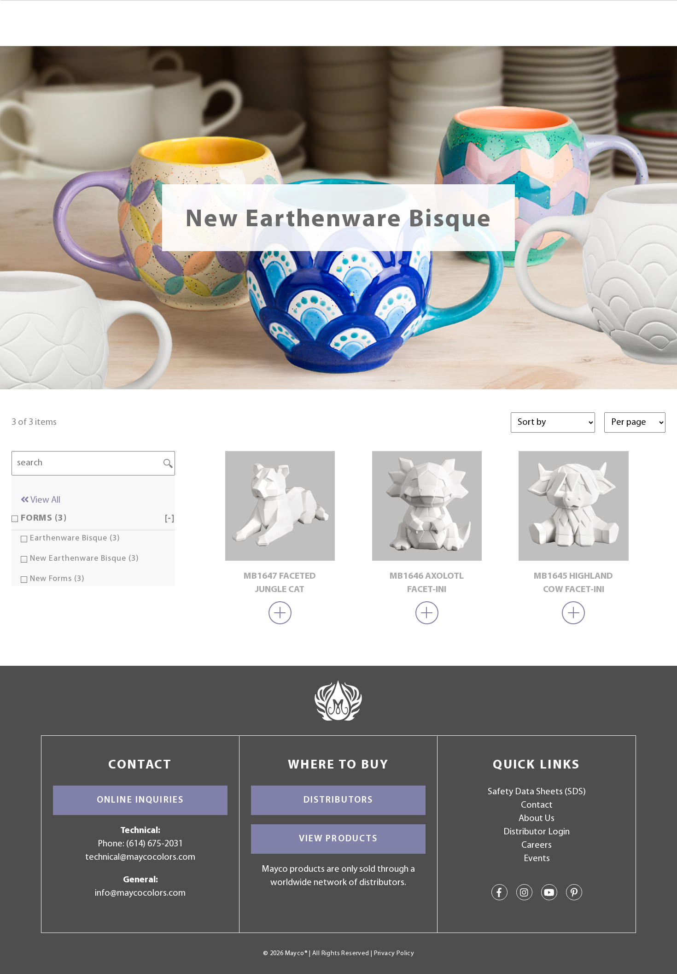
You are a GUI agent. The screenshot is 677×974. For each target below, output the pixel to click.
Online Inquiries (140, 800)
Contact (537, 805)
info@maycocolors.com (140, 893)
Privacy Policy (394, 953)
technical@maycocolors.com (140, 857)
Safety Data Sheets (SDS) (537, 792)
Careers (536, 845)
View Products (338, 839)
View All (44, 500)
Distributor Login (536, 832)
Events (537, 858)
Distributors (338, 800)
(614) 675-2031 (154, 844)
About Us (536, 818)
